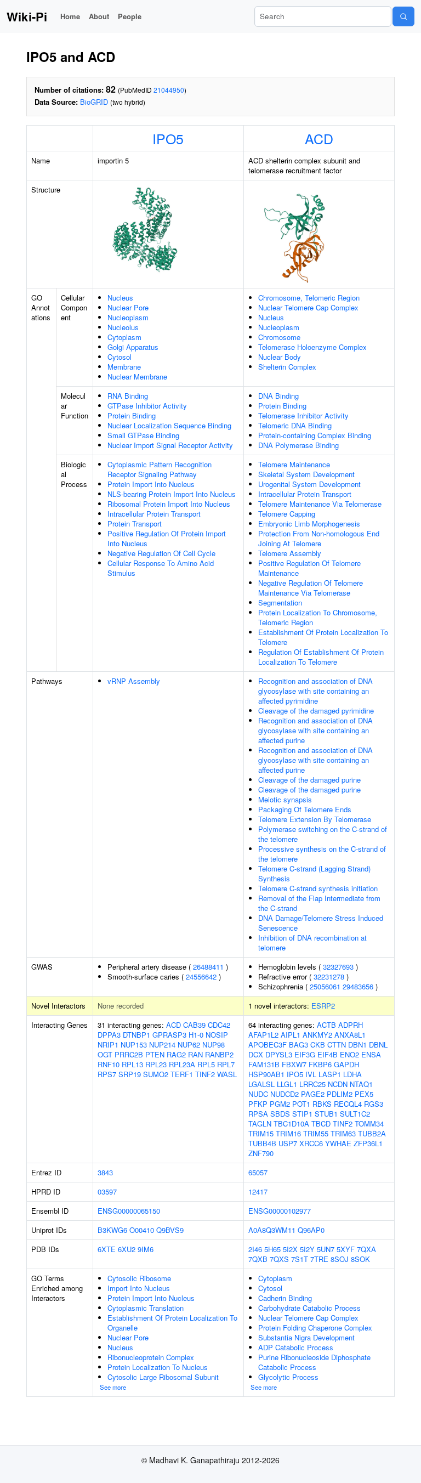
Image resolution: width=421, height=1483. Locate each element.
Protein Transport (134, 523)
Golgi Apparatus (132, 347)
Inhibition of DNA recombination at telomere (312, 942)
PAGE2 (313, 1094)
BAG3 (298, 1044)
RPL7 (226, 1064)
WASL (227, 1074)
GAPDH (346, 1064)
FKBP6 (320, 1064)
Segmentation (280, 602)
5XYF (346, 1249)
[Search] (403, 16)
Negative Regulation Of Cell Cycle (161, 553)
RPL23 (156, 1064)
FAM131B (264, 1064)
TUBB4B (262, 1143)
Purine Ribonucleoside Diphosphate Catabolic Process (314, 1362)
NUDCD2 (284, 1094)
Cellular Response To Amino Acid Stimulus (160, 568)
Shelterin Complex (287, 366)
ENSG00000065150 (129, 1210)
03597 (107, 1191)
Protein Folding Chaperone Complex (315, 1327)
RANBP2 (219, 1054)
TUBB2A (372, 1133)
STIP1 (302, 1113)
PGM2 (280, 1104)
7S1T (299, 1259)
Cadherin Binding (285, 1298)
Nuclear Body (279, 357)
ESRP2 (323, 1005)
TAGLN (259, 1123)
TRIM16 (288, 1133)
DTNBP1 (136, 1034)
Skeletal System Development (306, 474)
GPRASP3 (169, 1034)
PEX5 (364, 1094)
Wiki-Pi (27, 16)
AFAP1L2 (263, 1034)
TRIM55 (315, 1133)
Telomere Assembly (289, 553)
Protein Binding (131, 415)
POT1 (301, 1104)
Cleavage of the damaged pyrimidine (316, 710)
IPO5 (168, 138)
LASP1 (329, 1074)
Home (70, 16)
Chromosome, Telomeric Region (309, 297)
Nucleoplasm (128, 317)
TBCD (321, 1123)
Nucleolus (123, 327)
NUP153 (134, 1044)
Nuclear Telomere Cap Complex (308, 307)
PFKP (258, 1104)
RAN (195, 1054)
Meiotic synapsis (285, 799)
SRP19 (129, 1074)
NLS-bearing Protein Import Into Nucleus (171, 494)
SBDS (280, 1113)
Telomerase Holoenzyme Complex (312, 347)
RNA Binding (127, 395)
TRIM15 (261, 1133)
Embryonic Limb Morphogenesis (309, 523)
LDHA (352, 1074)
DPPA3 (109, 1034)
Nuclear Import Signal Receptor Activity (170, 445)
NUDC (258, 1094)
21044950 (168, 89)
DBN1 (357, 1044)
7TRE (319, 1259)
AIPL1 (290, 1034)
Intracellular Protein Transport (154, 513)
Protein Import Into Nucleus (151, 484)
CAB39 (194, 1025)
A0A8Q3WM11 (271, 1230)
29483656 (358, 986)
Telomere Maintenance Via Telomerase (320, 504)
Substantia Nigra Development (306, 1337)
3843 (105, 1172)
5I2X (290, 1249)
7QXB (258, 1259)
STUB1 (326, 1113)
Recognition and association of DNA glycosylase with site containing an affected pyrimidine (315, 691)
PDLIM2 (339, 1094)
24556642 (201, 976)
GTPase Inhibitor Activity (147, 405)
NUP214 (162, 1044)
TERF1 (181, 1074)
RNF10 (109, 1064)
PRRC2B (129, 1054)
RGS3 (373, 1104)
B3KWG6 (112, 1230)
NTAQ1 (361, 1084)
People (129, 16)
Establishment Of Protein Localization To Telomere (323, 637)
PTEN (154, 1054)
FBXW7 (294, 1064)
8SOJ (340, 1259)
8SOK (360, 1259)
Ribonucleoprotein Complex (150, 1357)
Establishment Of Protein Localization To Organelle (172, 1322)
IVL (310, 1074)
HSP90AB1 (266, 1074)
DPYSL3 (278, 1054)
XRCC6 (311, 1143)
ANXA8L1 (350, 1034)
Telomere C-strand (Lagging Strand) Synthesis (314, 873)
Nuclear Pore (128, 307)
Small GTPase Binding (143, 435)
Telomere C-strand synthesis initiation (318, 888)
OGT (105, 1054)
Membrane (124, 366)
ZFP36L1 (368, 1143)
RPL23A (182, 1064)
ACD (319, 138)
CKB (317, 1044)
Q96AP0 (311, 1230)
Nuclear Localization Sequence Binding (169, 425)
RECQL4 (348, 1104)
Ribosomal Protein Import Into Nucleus (168, 504)
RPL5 (206, 1064)
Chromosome (279, 337)
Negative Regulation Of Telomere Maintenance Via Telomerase (310, 588)
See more (113, 1387)
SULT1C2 (355, 1113)
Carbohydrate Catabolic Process (309, 1308)
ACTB (326, 1025)
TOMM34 (369, 1123)
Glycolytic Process (288, 1377)
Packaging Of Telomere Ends (304, 809)
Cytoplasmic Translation (145, 1308)
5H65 (272, 1249)
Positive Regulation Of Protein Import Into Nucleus (166, 538)
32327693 (338, 966)
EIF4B (327, 1054)
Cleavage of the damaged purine (309, 779)
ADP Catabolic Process (295, 1347)
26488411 (208, 966)
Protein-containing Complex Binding (314, 435)
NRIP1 (108, 1044)
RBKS (322, 1104)
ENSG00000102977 (279, 1210)
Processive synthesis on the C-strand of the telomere (322, 854)
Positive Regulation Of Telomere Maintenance (309, 568)
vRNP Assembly (133, 681)
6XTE (107, 1249)
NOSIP (217, 1034)
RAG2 (176, 1054)
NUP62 (189, 1044)
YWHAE (338, 1143)
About (99, 16)
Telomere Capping (286, 513)
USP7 (287, 1143)
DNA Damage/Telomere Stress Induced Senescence (320, 923)
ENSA (371, 1054)
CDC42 (219, 1025)
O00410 (141, 1230)
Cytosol (119, 357)
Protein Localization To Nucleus (157, 1367)
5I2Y (307, 1249)
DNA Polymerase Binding (298, 445)
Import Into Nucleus (138, 1288)
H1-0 (196, 1034)
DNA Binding (278, 395)
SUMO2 (155, 1074)
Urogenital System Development (309, 484)
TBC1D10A (291, 1123)
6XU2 (126, 1249)
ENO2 (349, 1054)
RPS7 (107, 1074)
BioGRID (94, 102)
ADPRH (350, 1025)
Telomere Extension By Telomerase (314, 819)
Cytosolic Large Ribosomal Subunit (163, 1377)
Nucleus (120, 297)
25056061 (325, 986)
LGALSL (261, 1084)
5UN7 (325, 1249)
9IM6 (145, 1249)
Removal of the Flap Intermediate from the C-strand (319, 903)
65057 (258, 1172)
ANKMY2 (317, 1034)
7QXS (279, 1259)
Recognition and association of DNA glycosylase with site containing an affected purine (315, 730)
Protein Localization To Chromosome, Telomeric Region (317, 617)
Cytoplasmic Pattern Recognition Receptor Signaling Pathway (159, 469)
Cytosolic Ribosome (139, 1278)
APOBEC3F (267, 1044)
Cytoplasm (124, 337)
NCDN (338, 1084)
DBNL (378, 1044)
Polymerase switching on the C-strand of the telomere (322, 834)
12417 (258, 1191)
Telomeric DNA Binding (295, 425)
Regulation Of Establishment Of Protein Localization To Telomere (321, 657)
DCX (255, 1054)
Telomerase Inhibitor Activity (303, 415)
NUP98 (213, 1044)
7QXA (366, 1249)
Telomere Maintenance (294, 464)
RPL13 (132, 1064)
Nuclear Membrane (137, 376)
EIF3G (304, 1054)
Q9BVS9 (170, 1230)
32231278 (329, 976)
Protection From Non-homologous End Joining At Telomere (318, 538)
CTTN (336, 1044)
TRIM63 (343, 1133)
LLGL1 (287, 1084)
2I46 (255, 1249)
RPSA (258, 1113)
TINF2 (205, 1074)
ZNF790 (261, 1153)
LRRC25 (312, 1084)
